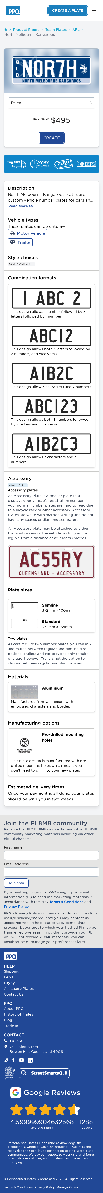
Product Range (26, 29)
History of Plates (18, 1014)
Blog (8, 1020)
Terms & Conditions (66, 902)
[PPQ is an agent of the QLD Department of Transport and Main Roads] (9, 1073)
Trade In (11, 1025)
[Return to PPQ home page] (13, 10)
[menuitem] (51, 971)
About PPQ (13, 1008)
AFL (76, 29)
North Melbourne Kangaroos (29, 34)
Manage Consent (69, 1187)
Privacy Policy (16, 906)
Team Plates (56, 29)
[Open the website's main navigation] (94, 10)
